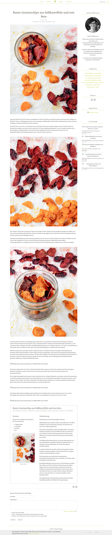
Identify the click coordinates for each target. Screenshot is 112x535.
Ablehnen (97, 532)
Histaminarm (48, 21)
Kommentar (13, 499)
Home (41, 1)
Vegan (53, 21)
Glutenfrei (42, 21)
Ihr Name (12, 496)
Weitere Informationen (34, 533)
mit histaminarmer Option (93, 80)
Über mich (69, 1)
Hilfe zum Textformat (69, 511)
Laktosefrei (43, 410)
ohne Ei (49, 410)
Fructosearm (35, 21)
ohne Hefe (55, 410)
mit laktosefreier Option (90, 82)
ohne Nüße (69, 410)
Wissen (61, 1)
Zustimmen (89, 532)
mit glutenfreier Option (93, 78)
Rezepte (49, 1)
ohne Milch (62, 410)
